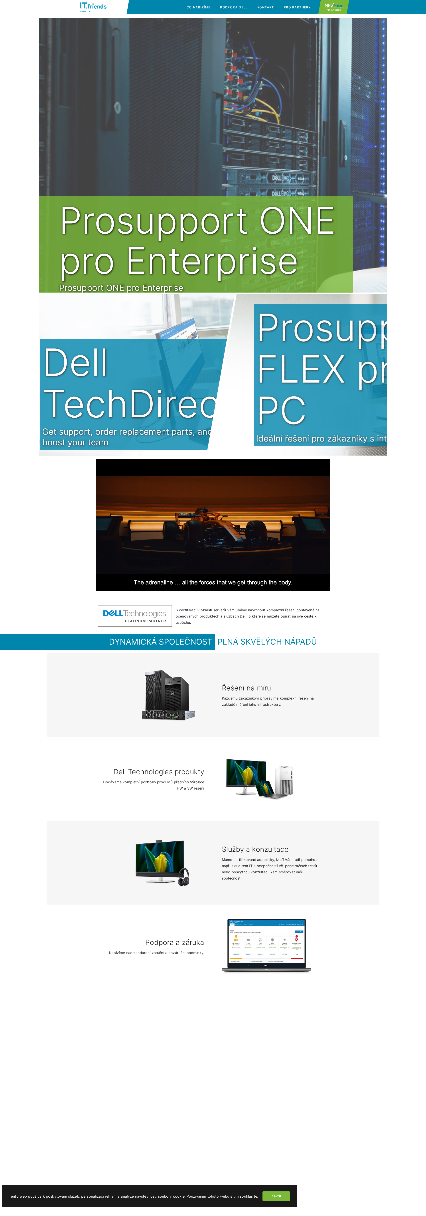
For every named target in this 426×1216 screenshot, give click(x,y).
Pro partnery (297, 7)
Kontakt (265, 7)
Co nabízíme (198, 7)
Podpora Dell (234, 7)
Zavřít (276, 1196)
